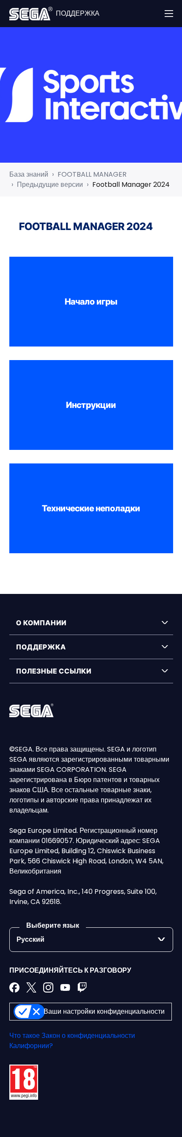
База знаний (28, 174)
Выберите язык (52, 925)
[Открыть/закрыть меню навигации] (168, 13)
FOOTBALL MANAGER (92, 174)
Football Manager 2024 (131, 184)
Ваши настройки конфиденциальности (104, 1011)
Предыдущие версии (50, 184)
